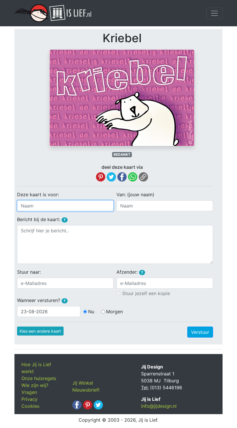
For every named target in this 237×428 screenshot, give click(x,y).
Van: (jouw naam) (135, 194)
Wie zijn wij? (34, 385)
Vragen (29, 392)
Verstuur (200, 332)
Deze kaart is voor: (38, 194)
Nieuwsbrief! (85, 390)
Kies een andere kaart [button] (40, 331)
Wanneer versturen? (41, 300)
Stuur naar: (29, 272)
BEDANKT (122, 154)
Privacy (29, 399)
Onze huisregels (38, 378)
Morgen (114, 311)
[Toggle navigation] (214, 13)
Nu (91, 311)
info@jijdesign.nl (159, 406)
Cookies (30, 406)
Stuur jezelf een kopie (146, 293)
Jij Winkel (82, 383)
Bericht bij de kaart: (41, 219)
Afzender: (129, 272)
